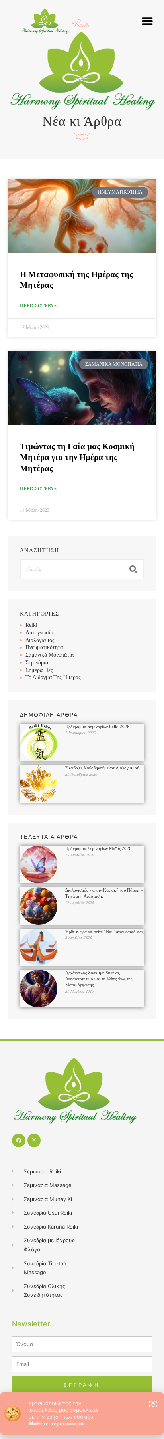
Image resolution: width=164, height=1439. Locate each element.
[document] (82, 719)
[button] (153, 1403)
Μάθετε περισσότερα (56, 1423)
